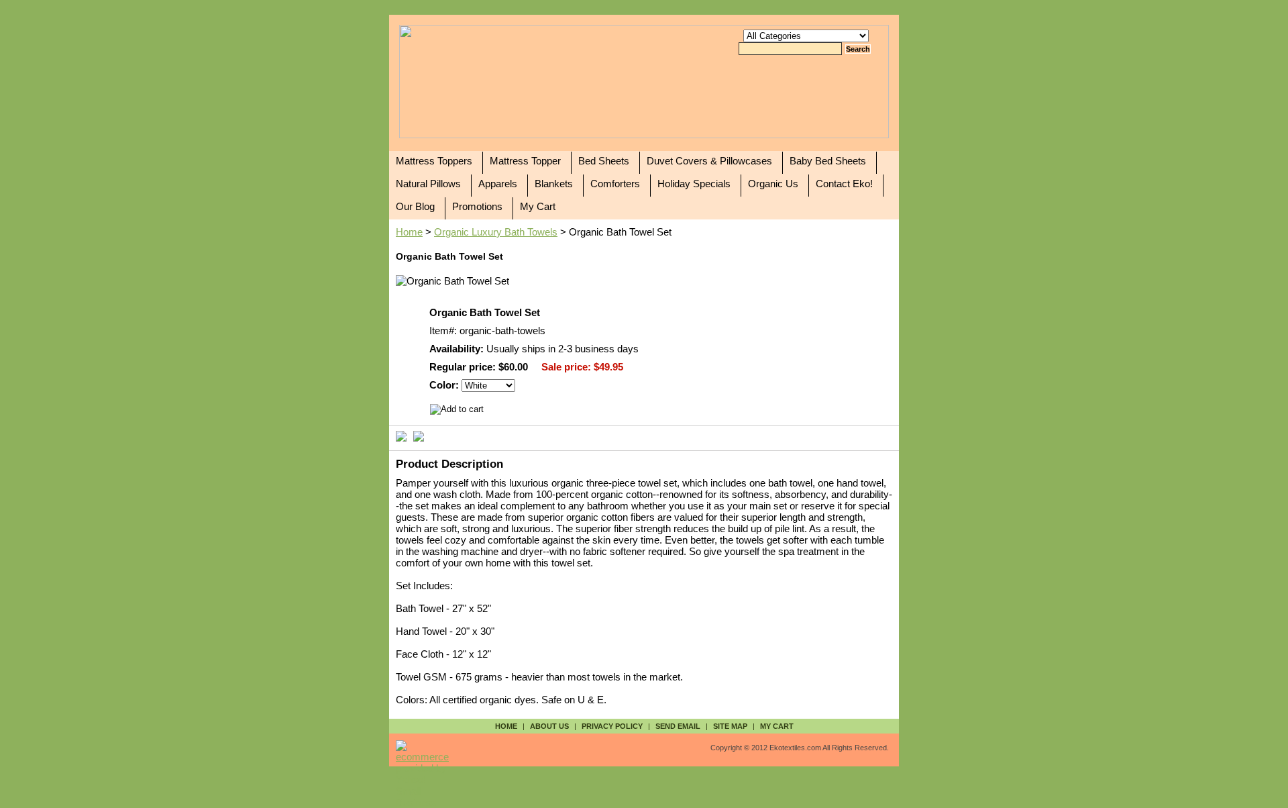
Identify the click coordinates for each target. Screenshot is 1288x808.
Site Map (730, 726)
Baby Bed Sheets (828, 160)
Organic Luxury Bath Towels (495, 232)
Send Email (677, 726)
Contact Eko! (844, 183)
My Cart (537, 206)
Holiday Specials (694, 183)
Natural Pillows (428, 183)
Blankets (554, 183)
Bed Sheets (603, 160)
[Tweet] (401, 435)
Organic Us (773, 183)
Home (409, 232)
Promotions (477, 206)
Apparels (497, 183)
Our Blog (415, 206)
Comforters (615, 183)
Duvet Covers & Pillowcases (709, 160)
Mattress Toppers (434, 160)
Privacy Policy (612, 726)
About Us (549, 726)
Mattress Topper (525, 160)
